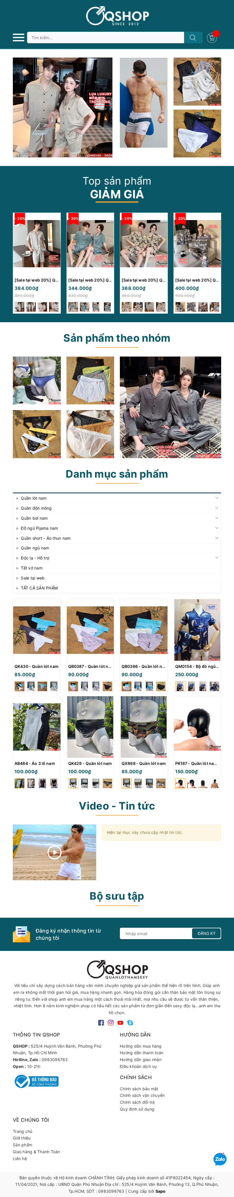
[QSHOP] (117, 968)
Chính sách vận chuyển (142, 1095)
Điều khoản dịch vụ (138, 1066)
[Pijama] (170, 407)
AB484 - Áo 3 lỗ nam (35, 763)
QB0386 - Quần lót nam (145, 666)
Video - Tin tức (117, 806)
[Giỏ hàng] (212, 37)
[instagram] (111, 1022)
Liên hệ (20, 1158)
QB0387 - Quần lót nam (91, 666)
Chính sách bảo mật (139, 1088)
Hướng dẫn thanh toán (141, 1052)
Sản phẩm (22, 1144)
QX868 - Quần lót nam (144, 763)
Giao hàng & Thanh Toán (36, 1151)
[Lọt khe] (37, 381)
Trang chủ (22, 1131)
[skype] (130, 1022)
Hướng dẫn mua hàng (141, 1046)
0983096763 (55, 1059)
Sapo (161, 1191)
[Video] (54, 852)
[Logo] (117, 16)
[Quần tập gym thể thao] (197, 82)
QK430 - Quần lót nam (36, 666)
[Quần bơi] (197, 134)
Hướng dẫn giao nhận (141, 1059)
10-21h (34, 1066)
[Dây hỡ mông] (37, 434)
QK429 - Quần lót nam (90, 763)
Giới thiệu (22, 1137)
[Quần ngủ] (90, 381)
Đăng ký (206, 933)
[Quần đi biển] (144, 103)
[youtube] (120, 1022)
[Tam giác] (90, 434)
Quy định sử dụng (137, 1109)
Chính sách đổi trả (137, 1102)
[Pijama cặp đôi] (62, 107)
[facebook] (101, 1022)
